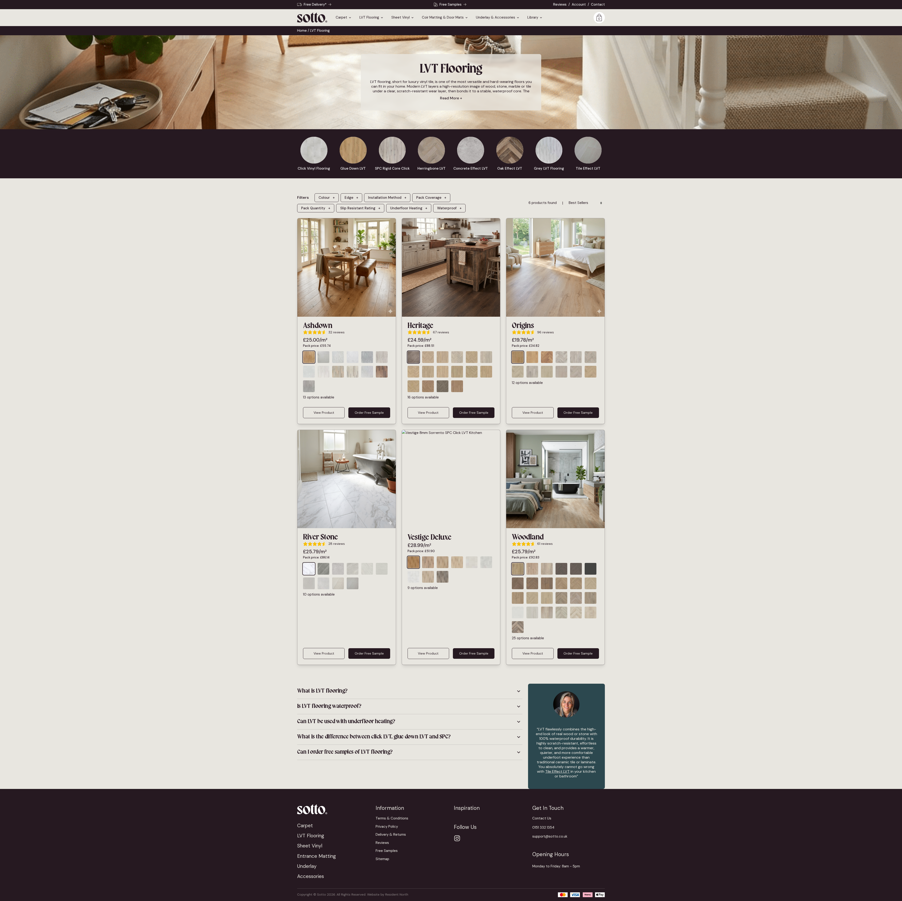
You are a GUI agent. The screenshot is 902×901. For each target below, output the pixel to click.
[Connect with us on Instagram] (457, 838)
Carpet (341, 18)
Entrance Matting (316, 856)
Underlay (307, 866)
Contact (598, 4)
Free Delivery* (315, 4)
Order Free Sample (369, 412)
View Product (324, 412)
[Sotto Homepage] (312, 17)
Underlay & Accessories (495, 18)
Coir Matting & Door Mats (443, 18)
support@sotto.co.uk (549, 836)
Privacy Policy (387, 826)
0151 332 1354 (543, 827)
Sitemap (382, 859)
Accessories (310, 876)
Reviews (560, 4)
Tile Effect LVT (557, 771)
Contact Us (541, 818)
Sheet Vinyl (400, 18)
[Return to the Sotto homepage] (333, 809)
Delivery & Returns (391, 834)
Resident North (396, 895)
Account (579, 4)
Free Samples (450, 4)
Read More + (451, 98)
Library (532, 18)
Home (302, 30)
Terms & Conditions (392, 818)
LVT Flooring (369, 18)
